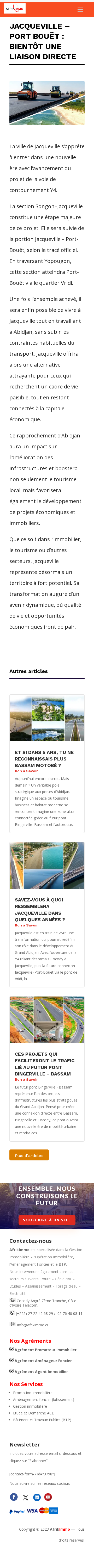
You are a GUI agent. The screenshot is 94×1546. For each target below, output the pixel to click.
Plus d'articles (29, 1155)
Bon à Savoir (26, 771)
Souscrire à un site (47, 1220)
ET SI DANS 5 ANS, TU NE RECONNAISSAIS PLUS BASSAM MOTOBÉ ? (44, 759)
